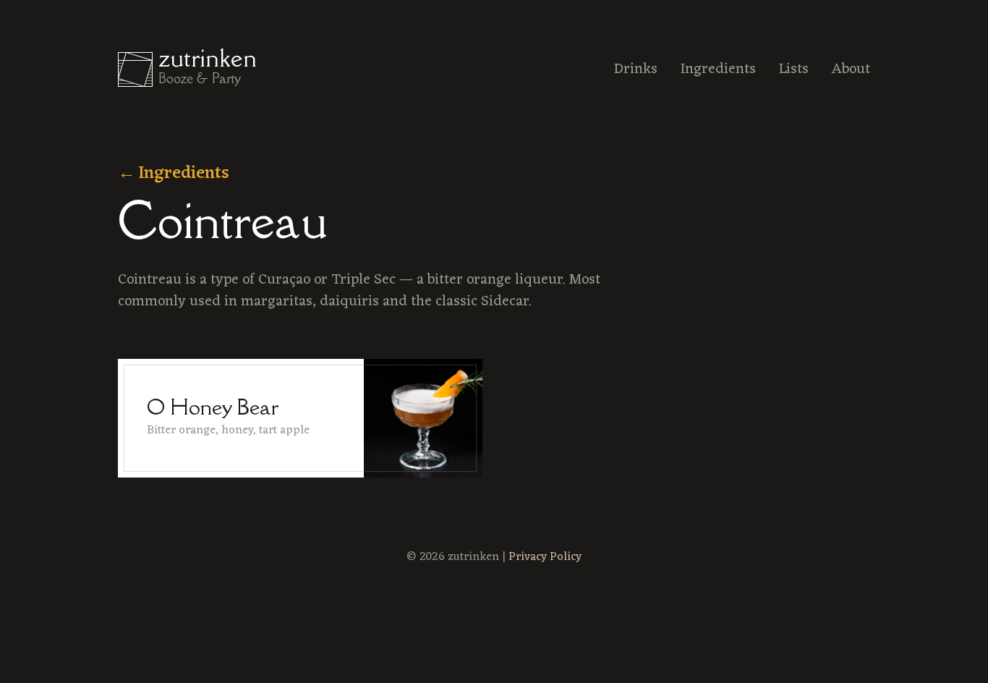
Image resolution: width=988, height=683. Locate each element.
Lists (794, 69)
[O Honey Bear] (300, 418)
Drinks (635, 69)
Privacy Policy (545, 557)
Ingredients (718, 69)
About (851, 69)
